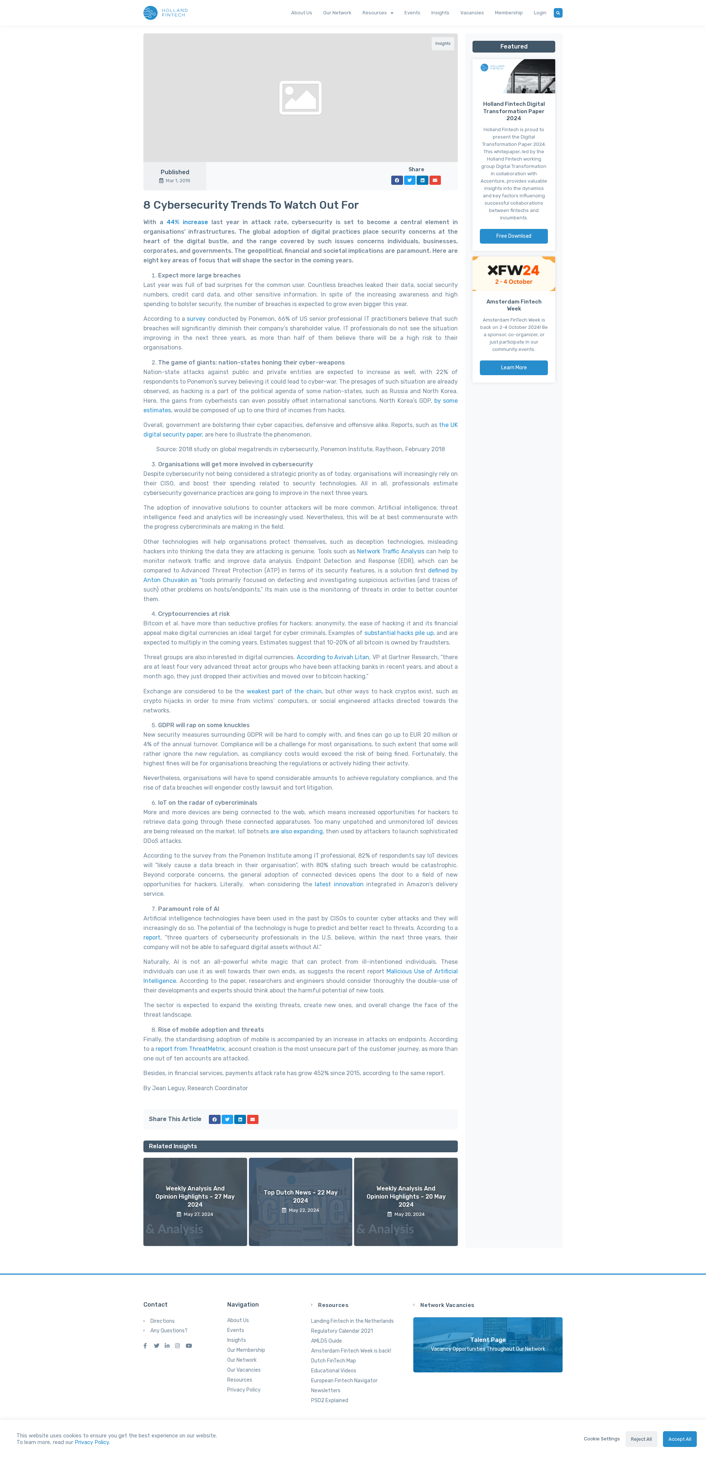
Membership (509, 12)
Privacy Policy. (92, 1442)
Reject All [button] (641, 1439)
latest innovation (339, 884)
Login (540, 12)
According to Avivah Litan (333, 657)
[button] (397, 180)
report (151, 937)
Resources (375, 12)
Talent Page (488, 1339)
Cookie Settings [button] (602, 1438)
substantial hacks (389, 632)
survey (196, 318)
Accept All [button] (679, 1439)
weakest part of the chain (284, 691)
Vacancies (472, 12)
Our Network (337, 12)
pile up (424, 632)
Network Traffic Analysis (390, 551)
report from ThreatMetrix (190, 1048)
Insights (440, 12)
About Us (301, 12)
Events (412, 12)
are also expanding (296, 831)
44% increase (187, 222)
